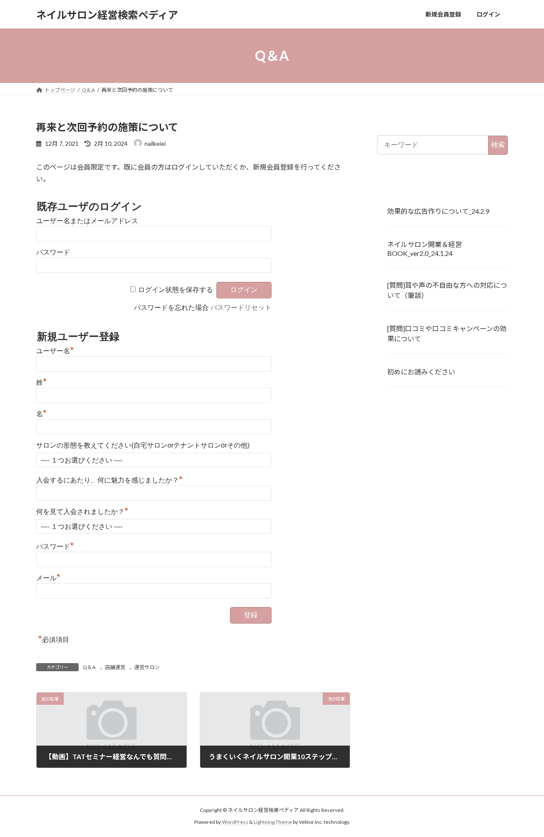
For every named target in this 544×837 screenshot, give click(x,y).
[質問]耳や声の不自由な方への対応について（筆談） (447, 290)
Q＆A (89, 667)
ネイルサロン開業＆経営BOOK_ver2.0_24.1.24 (424, 248)
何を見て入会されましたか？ (82, 511)
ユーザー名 (55, 351)
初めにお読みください (421, 372)
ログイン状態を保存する (175, 289)
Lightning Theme (273, 822)
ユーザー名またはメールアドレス (87, 220)
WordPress (235, 822)
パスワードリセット (241, 307)
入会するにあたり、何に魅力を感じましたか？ (109, 480)
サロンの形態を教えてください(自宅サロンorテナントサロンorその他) (142, 445)
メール (48, 578)
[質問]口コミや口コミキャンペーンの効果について (447, 333)
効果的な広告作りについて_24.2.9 (438, 211)
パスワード (53, 252)
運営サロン (147, 667)
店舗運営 (115, 667)
